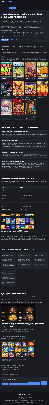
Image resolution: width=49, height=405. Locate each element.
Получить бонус (14, 39)
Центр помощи (15, 4)
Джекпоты (37, 4)
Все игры (31, 4)
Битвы (42, 4)
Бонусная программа (24, 4)
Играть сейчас (5, 39)
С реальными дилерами (6, 4)
